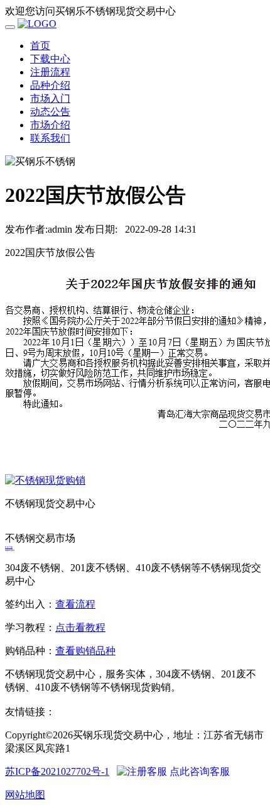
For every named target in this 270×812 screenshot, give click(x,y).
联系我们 (50, 138)
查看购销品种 (85, 650)
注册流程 (50, 72)
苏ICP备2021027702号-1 (57, 771)
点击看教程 (80, 627)
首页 (40, 45)
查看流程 (75, 604)
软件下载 (9, 547)
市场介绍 (50, 125)
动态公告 (50, 111)
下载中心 (50, 58)
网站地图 (25, 794)
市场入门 (50, 98)
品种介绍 (50, 85)
